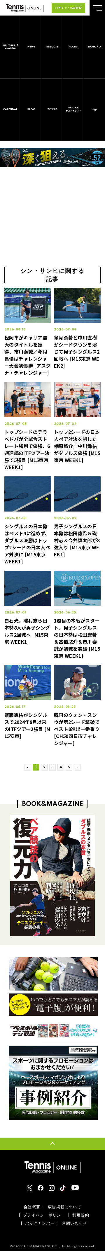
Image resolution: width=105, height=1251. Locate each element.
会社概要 (32, 1207)
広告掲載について (64, 1207)
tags (94, 109)
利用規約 (80, 1215)
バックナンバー (40, 1223)
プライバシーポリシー (44, 1215)
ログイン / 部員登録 (68, 8)
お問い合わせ (74, 1223)
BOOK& (73, 109)
